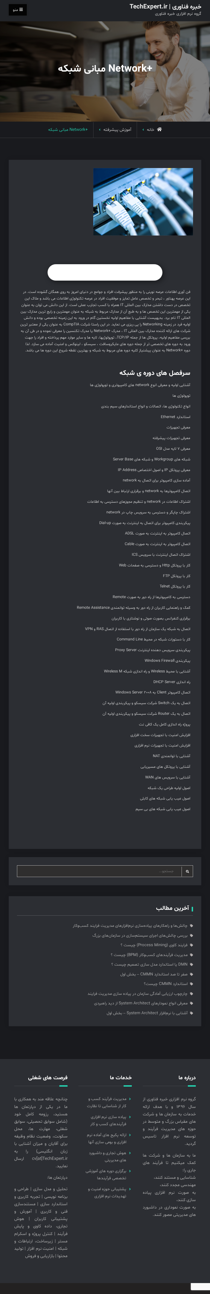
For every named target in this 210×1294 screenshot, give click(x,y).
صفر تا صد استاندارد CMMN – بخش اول (154, 974)
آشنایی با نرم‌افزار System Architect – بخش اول (147, 1013)
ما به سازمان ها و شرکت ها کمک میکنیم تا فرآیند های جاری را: (169, 1162)
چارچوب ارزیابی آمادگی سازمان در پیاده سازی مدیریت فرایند (138, 994)
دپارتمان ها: (57, 1178)
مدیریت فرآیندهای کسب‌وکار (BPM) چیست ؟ (149, 955)
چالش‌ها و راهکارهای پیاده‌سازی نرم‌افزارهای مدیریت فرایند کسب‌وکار (130, 926)
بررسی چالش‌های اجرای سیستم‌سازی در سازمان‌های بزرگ (140, 936)
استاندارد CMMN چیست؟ (166, 984)
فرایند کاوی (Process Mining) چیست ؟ (154, 945)
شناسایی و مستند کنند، (175, 1178)
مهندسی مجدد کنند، (178, 1185)
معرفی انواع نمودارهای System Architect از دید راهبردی (141, 1003)
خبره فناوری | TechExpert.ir (165, 7)
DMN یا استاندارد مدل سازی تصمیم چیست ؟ (149, 964)
